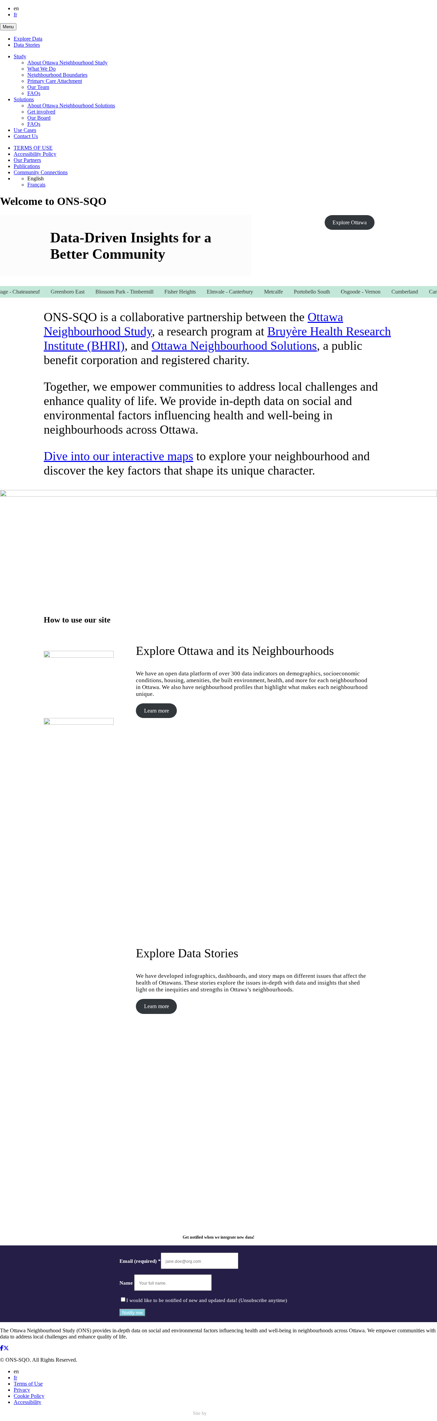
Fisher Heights (167, 292)
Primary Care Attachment (54, 81)
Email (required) (140, 1261)
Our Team (38, 87)
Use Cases (25, 130)
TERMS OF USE (33, 148)
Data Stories (27, 45)
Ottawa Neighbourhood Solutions (234, 346)
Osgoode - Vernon (348, 292)
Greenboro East (55, 292)
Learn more (156, 711)
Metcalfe (261, 292)
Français (36, 185)
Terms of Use (28, 1384)
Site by (200, 1413)
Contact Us (26, 136)
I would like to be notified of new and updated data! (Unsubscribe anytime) (206, 1300)
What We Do (41, 69)
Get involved (41, 112)
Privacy (22, 1390)
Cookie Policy (29, 1396)
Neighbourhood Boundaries (57, 75)
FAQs (33, 93)
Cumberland (392, 292)
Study (20, 56)
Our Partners (27, 160)
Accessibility (27, 1402)
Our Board (39, 118)
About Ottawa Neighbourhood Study (67, 62)
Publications (27, 166)
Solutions (24, 99)
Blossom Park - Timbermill (112, 292)
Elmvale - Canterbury (217, 292)
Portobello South (299, 292)
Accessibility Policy (35, 154)
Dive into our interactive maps (118, 456)
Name (126, 1283)
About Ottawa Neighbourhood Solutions (71, 105)
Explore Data (28, 39)
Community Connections (41, 172)
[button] (8, 26)
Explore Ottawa (350, 222)
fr (15, 14)
